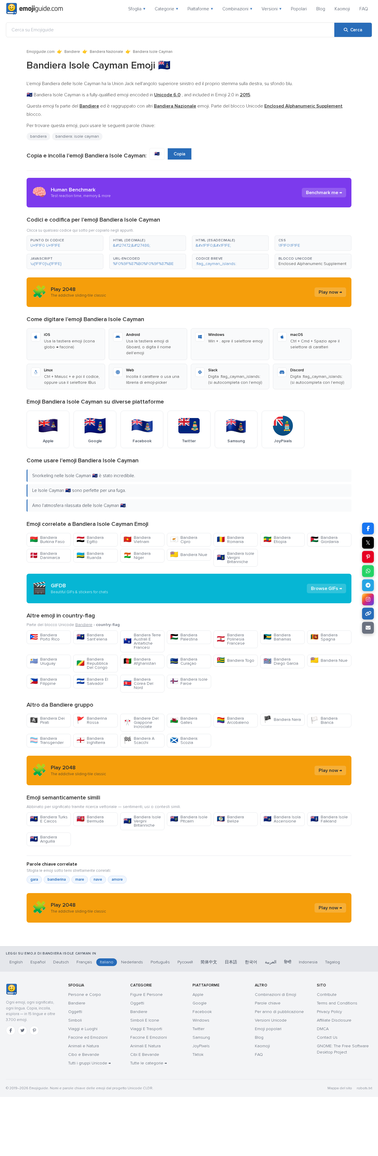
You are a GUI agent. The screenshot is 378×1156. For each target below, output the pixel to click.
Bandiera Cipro (183, 539)
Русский (185, 962)
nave (98, 879)
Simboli (75, 1020)
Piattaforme (200, 9)
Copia (179, 154)
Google (200, 1003)
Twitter (198, 1028)
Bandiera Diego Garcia (280, 661)
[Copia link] (368, 614)
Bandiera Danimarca (45, 555)
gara (34, 879)
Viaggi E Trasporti (146, 1028)
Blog (320, 9)
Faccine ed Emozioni (87, 1037)
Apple (198, 994)
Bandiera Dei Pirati (47, 720)
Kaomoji (342, 9)
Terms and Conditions (337, 1003)
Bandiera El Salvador (92, 681)
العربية (270, 962)
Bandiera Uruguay (43, 661)
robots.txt (364, 1088)
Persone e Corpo (84, 994)
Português (160, 962)
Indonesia (308, 962)
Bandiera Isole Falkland (329, 819)
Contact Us (327, 1037)
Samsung (201, 1037)
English (16, 962)
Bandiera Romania (230, 539)
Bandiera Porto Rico (45, 637)
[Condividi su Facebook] (368, 528)
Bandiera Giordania (324, 539)
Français (84, 962)
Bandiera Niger (137, 555)
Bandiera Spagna (324, 637)
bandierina (57, 879)
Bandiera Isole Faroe (189, 681)
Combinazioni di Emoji (275, 994)
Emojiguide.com (41, 51)
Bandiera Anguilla (43, 839)
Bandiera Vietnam (137, 539)
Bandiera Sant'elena (91, 637)
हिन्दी (287, 962)
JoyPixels (201, 1045)
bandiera (38, 136)
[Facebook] (10, 1030)
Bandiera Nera (282, 719)
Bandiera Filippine (43, 681)
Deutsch (61, 962)
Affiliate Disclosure (334, 1020)
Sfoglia (136, 9)
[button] (65, 243)
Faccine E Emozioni (148, 1037)
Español (37, 962)
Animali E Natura (145, 1045)
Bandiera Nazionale (106, 51)
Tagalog (332, 962)
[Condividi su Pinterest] (368, 557)
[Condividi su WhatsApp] (368, 571)
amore (117, 879)
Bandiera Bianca (324, 720)
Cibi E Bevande (144, 1054)
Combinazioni (237, 9)
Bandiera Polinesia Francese (231, 639)
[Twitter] (22, 1030)
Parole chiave (268, 1003)
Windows (201, 1020)
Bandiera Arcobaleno (233, 720)
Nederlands (132, 962)
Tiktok (198, 1054)
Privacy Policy (329, 1011)
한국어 (251, 962)
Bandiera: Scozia (184, 740)
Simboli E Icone (144, 1020)
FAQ (363, 9)
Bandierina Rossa (91, 720)
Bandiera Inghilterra (90, 740)
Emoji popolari (268, 1028)
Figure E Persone (146, 994)
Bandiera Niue (188, 555)
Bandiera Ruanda (90, 555)
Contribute (327, 994)
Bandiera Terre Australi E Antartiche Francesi (142, 641)
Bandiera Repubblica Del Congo (92, 663)
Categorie (166, 9)
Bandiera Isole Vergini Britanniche (235, 557)
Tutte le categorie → (148, 1063)
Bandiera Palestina (184, 637)
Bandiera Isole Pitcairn (189, 819)
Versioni (271, 9)
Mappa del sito (340, 1088)
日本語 (231, 962)
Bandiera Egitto (90, 539)
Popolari (299, 9)
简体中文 (209, 962)
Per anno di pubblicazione (279, 1011)
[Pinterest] (34, 1030)
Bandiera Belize (230, 819)
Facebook (202, 1011)
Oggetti (75, 1011)
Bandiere (72, 51)
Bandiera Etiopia (277, 539)
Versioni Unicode (271, 1020)
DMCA (323, 1028)
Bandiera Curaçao (183, 661)
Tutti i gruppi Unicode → (89, 1063)
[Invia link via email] (368, 628)
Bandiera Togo (235, 660)
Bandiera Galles (183, 720)
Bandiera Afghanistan (139, 661)
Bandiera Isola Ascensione (282, 819)
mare (79, 879)
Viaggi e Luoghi (82, 1028)
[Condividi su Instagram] (368, 599)
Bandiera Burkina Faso (47, 539)
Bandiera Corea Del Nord (138, 683)
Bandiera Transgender (46, 740)
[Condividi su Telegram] (368, 585)
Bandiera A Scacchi (138, 740)
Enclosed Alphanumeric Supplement (312, 263)
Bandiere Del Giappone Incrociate (141, 722)
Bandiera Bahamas (277, 637)
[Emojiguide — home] (34, 9)
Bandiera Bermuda (90, 819)
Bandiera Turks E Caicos (49, 819)
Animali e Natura (83, 1045)
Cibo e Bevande (83, 1054)
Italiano (106, 962)
